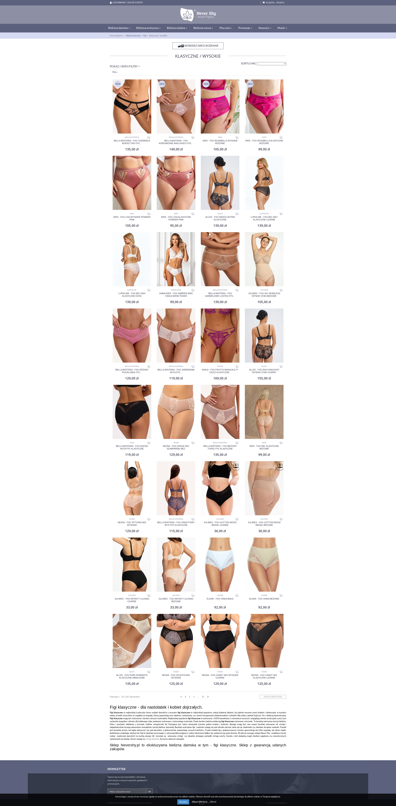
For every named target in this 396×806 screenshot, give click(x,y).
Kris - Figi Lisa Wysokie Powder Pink (132, 218)
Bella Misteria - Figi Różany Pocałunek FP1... (131, 371)
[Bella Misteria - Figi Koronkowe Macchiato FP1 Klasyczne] (176, 106)
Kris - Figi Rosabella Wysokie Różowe (220, 142)
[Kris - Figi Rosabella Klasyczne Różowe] (264, 106)
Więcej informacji (200, 801)
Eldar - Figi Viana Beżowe (264, 599)
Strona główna (116, 35)
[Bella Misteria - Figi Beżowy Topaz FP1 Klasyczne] (220, 412)
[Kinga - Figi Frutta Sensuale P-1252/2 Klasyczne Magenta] (220, 335)
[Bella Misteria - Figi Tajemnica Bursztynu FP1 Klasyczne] (132, 106)
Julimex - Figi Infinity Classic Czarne (131, 600)
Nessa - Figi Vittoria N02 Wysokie (132, 523)
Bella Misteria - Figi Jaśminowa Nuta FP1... (175, 371)
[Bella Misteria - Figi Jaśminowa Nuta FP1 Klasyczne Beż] (176, 335)
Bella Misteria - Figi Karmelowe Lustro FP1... (220, 294)
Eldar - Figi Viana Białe (220, 599)
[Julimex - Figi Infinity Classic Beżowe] (176, 565)
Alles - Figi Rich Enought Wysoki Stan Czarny (264, 371)
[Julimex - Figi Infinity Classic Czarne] (132, 565)
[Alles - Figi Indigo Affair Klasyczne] (220, 183)
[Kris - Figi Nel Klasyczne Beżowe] (264, 412)
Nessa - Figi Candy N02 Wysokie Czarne (220, 676)
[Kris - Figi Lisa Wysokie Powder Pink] (132, 183)
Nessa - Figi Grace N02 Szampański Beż (176, 447)
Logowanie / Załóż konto (128, 2)
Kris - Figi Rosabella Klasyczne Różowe (264, 142)
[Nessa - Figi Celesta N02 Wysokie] (176, 641)
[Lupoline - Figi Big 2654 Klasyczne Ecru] (132, 259)
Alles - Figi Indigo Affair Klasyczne (220, 218)
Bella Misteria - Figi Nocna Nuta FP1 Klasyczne (132, 447)
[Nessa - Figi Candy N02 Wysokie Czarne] (220, 641)
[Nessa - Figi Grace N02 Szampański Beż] (176, 412)
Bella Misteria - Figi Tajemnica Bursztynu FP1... (132, 142)
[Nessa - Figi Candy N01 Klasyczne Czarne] (264, 641)
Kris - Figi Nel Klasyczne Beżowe (264, 447)
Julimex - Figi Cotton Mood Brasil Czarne (220, 523)
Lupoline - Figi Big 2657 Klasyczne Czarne (264, 218)
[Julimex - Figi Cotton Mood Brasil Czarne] (220, 488)
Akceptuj (183, 802)
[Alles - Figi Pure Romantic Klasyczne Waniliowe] (132, 641)
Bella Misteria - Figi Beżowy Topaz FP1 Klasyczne (220, 447)
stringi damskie (152, 739)
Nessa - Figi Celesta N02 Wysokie (176, 676)
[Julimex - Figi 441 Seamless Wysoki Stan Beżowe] (264, 259)
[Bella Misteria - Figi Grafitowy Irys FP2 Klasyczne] (176, 488)
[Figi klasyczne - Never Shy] (198, 14)
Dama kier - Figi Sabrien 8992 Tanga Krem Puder (176, 294)
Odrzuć (213, 801)
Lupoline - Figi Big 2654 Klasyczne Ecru (131, 294)
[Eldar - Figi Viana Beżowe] (264, 565)
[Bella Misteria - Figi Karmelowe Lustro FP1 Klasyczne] (220, 259)
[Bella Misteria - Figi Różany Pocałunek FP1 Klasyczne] (132, 335)
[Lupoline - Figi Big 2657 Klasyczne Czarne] (264, 183)
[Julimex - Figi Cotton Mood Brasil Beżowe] (264, 488)
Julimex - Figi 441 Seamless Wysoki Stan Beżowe (264, 294)
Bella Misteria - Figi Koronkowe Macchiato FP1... (176, 142)
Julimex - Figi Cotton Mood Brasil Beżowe (264, 523)
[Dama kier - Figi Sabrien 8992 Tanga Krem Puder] (176, 259)
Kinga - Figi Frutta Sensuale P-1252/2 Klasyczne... (220, 371)
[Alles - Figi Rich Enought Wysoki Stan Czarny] (264, 335)
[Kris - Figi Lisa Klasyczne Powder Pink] (176, 183)
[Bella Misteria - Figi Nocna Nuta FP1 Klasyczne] (132, 412)
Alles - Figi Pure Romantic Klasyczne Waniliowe (132, 676)
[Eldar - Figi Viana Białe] (220, 565)
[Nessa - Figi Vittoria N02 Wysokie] (132, 488)
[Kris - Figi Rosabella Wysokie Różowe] (220, 106)
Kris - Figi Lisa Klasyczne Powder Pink (176, 218)
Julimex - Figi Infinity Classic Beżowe (176, 600)
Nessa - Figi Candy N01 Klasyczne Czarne (264, 676)
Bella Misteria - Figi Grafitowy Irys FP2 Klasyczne (176, 523)
